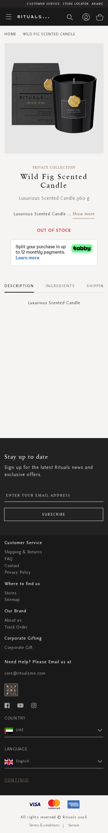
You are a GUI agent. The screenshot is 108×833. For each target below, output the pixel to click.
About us (13, 620)
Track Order (16, 627)
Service (73, 825)
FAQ (8, 558)
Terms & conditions (44, 825)
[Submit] (70, 17)
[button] (60, 730)
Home (10, 34)
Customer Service (43, 4)
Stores (10, 593)
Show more (84, 213)
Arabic (98, 4)
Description (19, 286)
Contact (12, 565)
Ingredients (60, 286)
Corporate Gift (18, 647)
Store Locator (76, 4)
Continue (16, 780)
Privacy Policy (17, 572)
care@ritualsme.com (25, 673)
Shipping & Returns (23, 552)
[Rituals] (31, 17)
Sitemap (12, 599)
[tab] (22, 284)
